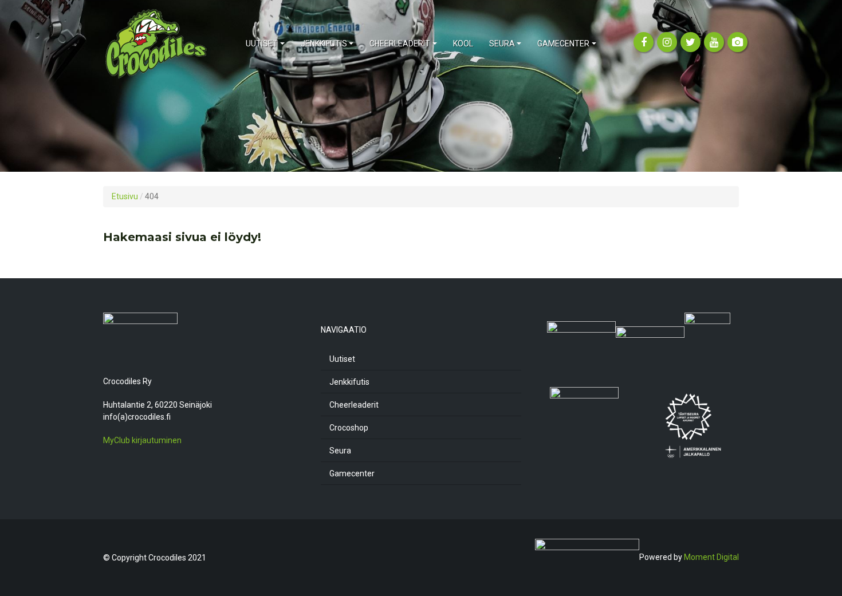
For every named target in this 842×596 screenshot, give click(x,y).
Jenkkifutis (349, 381)
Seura (340, 450)
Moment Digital (711, 557)
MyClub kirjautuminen (142, 440)
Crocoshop (348, 427)
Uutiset (342, 359)
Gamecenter (352, 473)
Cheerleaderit (354, 404)
